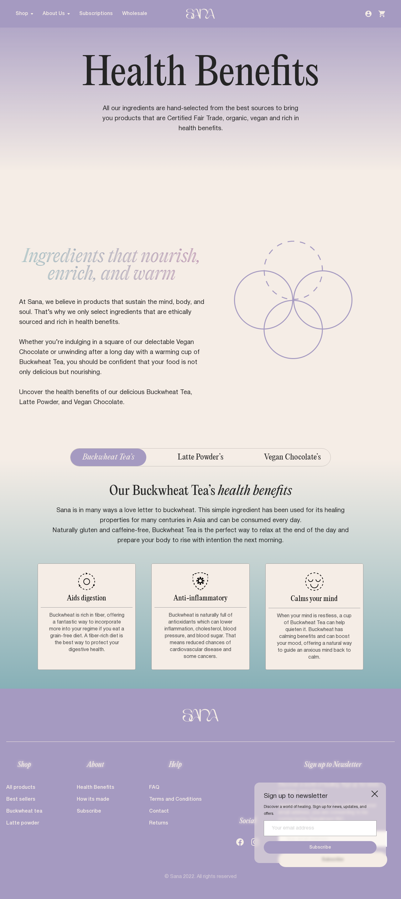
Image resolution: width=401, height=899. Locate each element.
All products (20, 787)
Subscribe (320, 847)
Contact (159, 811)
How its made (93, 799)
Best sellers (20, 799)
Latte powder (22, 823)
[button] (27, 14)
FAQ (154, 787)
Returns (158, 823)
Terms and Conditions (175, 799)
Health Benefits (95, 787)
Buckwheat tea (24, 811)
